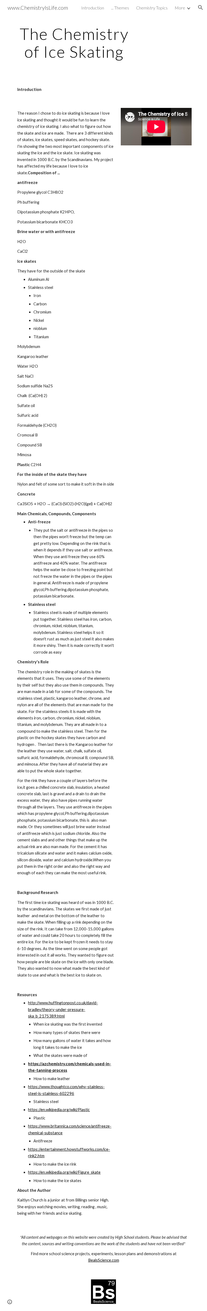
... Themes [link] (120, 7)
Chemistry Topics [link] (152, 7)
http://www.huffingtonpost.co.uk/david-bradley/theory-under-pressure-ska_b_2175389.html (63, 1009)
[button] (200, 7)
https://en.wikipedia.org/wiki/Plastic (59, 1109)
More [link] (180, 7)
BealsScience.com (103, 1260)
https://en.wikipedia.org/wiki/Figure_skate (64, 1172)
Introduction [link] (92, 7)
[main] (74, 43)
